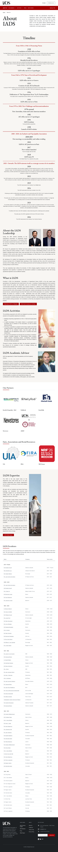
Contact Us (31, 827)
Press (21, 830)
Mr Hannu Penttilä (8, 611)
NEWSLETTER (52, 7)
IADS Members (22, 828)
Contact (44, 3)
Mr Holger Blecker (8, 573)
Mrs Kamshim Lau (8, 570)
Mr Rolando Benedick (8, 627)
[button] (12, 8)
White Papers (22, 832)
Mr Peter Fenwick (7, 633)
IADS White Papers (8, 535)
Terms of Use (31, 829)
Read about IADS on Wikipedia (10, 304)
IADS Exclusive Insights (22, 826)
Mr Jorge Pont (7, 618)
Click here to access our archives (28, 304)
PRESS (25, 7)
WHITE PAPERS (31, 7)
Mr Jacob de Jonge (8, 600)
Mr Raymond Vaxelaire (9, 636)
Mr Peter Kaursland (8, 621)
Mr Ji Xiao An (7, 591)
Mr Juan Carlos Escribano (9, 576)
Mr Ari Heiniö (7, 630)
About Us (30, 825)
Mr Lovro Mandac (8, 624)
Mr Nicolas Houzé (8, 567)
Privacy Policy (31, 831)
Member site (51, 3)
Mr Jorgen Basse (7, 645)
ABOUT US (5, 7)
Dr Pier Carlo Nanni (8, 639)
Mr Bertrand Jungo (8, 594)
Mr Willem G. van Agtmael (9, 642)
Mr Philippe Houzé (8, 615)
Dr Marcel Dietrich (8, 608)
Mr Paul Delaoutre (8, 597)
